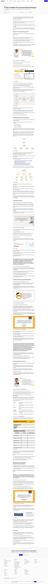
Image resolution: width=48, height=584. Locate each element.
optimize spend (18, 366)
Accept (35, 581)
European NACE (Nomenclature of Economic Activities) (22, 164)
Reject (32, 581)
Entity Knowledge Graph (7, 560)
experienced (14, 255)
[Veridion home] (2, 1)
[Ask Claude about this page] (12, 578)
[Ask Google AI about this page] (15, 578)
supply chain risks (15, 395)
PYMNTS (22, 503)
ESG (14, 560)
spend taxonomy (15, 132)
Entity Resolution (26, 560)
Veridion (17, 60)
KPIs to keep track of (21, 416)
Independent (23, 60)
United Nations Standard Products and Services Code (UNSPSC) (23, 160)
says (19, 373)
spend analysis (15, 197)
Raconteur (22, 227)
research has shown (18, 286)
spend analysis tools (17, 231)
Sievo (16, 517)
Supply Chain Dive (23, 389)
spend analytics (27, 505)
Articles (36, 560)
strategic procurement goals (30, 483)
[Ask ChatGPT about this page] (11, 578)
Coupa (16, 248)
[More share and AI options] (32, 12)
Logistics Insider (23, 329)
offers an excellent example (31, 313)
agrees (30, 44)
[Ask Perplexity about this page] (14, 578)
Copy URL (30, 12)
